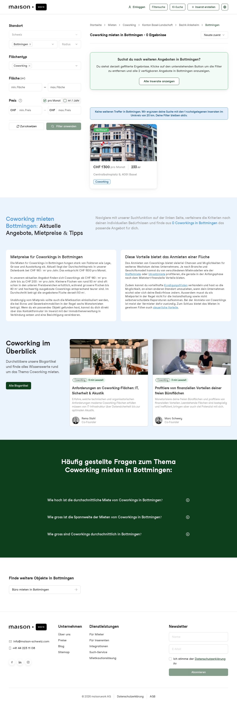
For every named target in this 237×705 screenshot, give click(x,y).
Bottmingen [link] (212, 25)
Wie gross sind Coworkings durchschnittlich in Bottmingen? (94, 534)
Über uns (64, 634)
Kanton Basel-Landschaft (157, 25)
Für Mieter (96, 634)
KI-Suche (177, 7)
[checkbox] (170, 658)
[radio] (44, 100)
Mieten (112, 25)
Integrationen (98, 646)
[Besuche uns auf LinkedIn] (20, 662)
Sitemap (64, 652)
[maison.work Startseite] (28, 7)
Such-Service (98, 652)
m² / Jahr (73, 100)
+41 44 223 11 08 (24, 648)
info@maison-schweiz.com (31, 641)
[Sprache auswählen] (224, 7)
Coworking (129, 25)
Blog (61, 646)
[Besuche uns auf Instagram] (28, 662)
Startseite (96, 25)
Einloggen (139, 7)
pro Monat (54, 100)
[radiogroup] (61, 100)
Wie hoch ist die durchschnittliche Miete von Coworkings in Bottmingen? (105, 500)
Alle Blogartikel (18, 385)
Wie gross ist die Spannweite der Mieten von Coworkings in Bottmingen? (104, 517)
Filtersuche (158, 7)
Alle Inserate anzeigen (159, 81)
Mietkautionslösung (102, 658)
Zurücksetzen (28, 126)
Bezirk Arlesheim (189, 25)
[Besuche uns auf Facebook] (12, 662)
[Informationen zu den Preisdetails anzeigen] (20, 100)
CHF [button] (13, 110)
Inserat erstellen (205, 7)
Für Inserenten (99, 640)
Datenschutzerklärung (210, 659)
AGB (152, 696)
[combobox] (45, 35)
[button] (22, 44)
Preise (62, 640)
